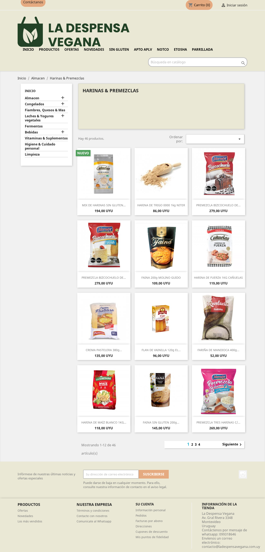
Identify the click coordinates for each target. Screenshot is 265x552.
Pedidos (141, 515)
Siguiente (232, 444)
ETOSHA (180, 49)
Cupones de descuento (151, 532)
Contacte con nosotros (92, 516)
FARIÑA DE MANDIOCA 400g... (218, 350)
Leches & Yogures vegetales (39, 118)
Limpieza (32, 154)
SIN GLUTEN (119, 49)
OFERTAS (71, 49)
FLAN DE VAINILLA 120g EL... (161, 350)
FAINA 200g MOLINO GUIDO (161, 278)
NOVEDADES (94, 49)
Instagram (243, 474)
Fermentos (34, 126)
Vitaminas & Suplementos (46, 138)
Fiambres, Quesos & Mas (45, 110)
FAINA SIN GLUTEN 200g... (161, 422)
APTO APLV (143, 49)
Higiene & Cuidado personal (40, 146)
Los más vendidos (30, 521)
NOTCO (163, 49)
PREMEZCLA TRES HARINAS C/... (218, 422)
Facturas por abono (149, 521)
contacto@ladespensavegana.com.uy (231, 546)
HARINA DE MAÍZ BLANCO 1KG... (103, 422)
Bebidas (31, 132)
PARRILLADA (202, 49)
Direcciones (144, 526)
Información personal (151, 510)
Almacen (32, 98)
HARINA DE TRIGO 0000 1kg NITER (161, 205)
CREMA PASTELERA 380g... (104, 350)
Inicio (28, 49)
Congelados (34, 104)
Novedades (25, 516)
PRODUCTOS (49, 49)
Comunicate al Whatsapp (94, 521)
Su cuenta (145, 504)
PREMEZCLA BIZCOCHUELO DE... (218, 205)
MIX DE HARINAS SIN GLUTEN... (104, 205)
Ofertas (23, 510)
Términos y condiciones (93, 510)
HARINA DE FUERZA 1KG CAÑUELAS (218, 278)
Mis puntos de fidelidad (152, 537)
